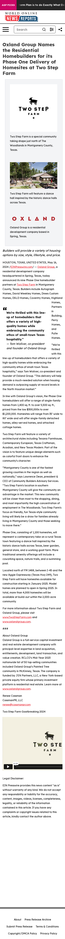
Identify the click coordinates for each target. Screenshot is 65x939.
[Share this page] (60, 29)
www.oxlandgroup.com (17, 621)
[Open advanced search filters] (51, 29)
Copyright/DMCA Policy (22, 933)
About (17, 919)
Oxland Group (46, 266)
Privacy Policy (48, 933)
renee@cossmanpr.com (17, 704)
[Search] (44, 29)
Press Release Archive (37, 919)
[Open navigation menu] (6, 29)
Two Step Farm (26, 284)
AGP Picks (8, 5)
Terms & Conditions (47, 926)
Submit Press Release (19, 926)
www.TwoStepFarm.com (17, 617)
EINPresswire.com (21, 266)
